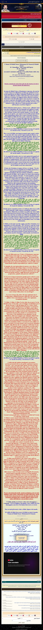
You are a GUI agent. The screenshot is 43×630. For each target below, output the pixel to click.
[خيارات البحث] (6, 2)
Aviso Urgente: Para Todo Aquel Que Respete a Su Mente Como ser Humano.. (27, 602)
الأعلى (19, 622)
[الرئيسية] (41, 2)
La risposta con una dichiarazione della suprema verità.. (22, 586)
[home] (40, 20)
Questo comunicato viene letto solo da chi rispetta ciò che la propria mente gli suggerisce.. (20, 36)
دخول (3, 1)
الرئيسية (23, 622)
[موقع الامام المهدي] (34, 2)
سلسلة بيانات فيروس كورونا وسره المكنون (19, 24)
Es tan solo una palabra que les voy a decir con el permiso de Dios (29, 605)
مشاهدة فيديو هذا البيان (21, 60)
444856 (29, 521)
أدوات (4, 50)
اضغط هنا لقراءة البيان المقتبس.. (21, 538)
